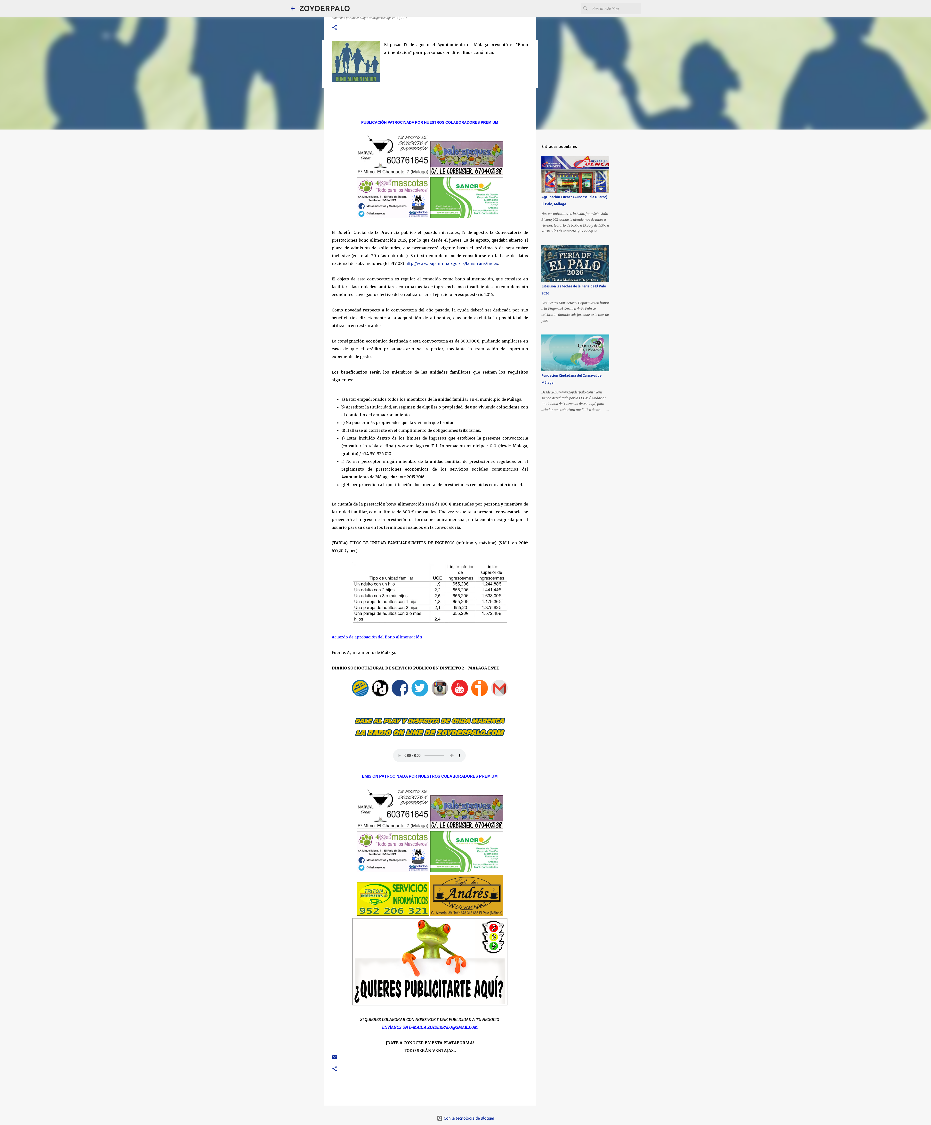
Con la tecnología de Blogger (468, 1118)
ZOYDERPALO (324, 8)
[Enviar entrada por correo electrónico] (334, 1059)
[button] (334, 27)
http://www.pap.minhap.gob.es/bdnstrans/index (451, 263)
